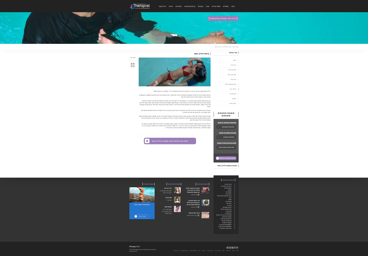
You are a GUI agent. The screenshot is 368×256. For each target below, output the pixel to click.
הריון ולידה (233, 65)
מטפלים (226, 6)
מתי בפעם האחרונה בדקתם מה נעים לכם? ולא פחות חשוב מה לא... (193, 203)
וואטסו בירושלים (227, 222)
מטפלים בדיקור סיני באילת (224, 215)
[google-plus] (232, 247)
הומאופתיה (228, 213)
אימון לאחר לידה (167, 209)
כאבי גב (229, 205)
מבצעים (200, 6)
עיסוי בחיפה (228, 184)
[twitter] (230, 247)
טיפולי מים (233, 89)
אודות (171, 6)
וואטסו (193, 91)
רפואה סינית (232, 103)
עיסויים (234, 99)
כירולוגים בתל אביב (226, 219)
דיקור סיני (229, 203)
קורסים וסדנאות (189, 6)
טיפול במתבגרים (164, 191)
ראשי (233, 6)
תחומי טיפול (218, 250)
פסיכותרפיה (232, 94)
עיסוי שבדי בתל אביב (226, 228)
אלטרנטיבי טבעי (232, 75)
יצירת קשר (162, 6)
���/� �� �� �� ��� (226, 143)
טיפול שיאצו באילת (226, 209)
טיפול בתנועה (168, 211)
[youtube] (237, 247)
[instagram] (235, 247)
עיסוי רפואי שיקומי (194, 213)
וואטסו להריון (228, 188)
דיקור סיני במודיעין (226, 186)
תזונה (234, 60)
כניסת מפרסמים (184, 250)
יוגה (163, 211)
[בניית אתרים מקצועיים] (134, 246)
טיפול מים (229, 194)
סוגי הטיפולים (227, 47)
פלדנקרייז (169, 200)
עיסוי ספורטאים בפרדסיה (224, 196)
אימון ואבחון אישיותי (230, 84)
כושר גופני (233, 79)
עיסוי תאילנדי (168, 213)
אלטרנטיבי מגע (232, 70)
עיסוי (230, 198)
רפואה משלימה (227, 207)
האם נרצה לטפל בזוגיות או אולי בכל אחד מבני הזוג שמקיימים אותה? (193, 190)
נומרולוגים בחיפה (227, 221)
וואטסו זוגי (229, 192)
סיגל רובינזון (168, 188)
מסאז (230, 199)
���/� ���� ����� (227, 123)
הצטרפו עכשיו (142, 216)
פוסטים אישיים (193, 250)
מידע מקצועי (210, 250)
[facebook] (228, 247)
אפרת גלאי (168, 198)
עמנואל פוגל (168, 207)
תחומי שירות (216, 6)
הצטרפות (178, 6)
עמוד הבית (235, 47)
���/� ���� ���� (227, 133)
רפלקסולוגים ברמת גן (225, 224)
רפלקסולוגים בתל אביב (225, 226)
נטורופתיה (229, 211)
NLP (170, 191)
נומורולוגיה (228, 201)
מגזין (207, 6)
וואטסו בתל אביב (227, 217)
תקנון (223, 250)
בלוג (199, 250)
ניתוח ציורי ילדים (167, 193)
